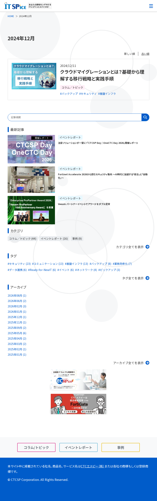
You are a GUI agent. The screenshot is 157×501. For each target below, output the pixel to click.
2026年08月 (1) (17, 295)
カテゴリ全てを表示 (130, 246)
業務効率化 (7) (123, 264)
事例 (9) (77, 238)
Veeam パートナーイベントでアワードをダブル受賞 (84, 204)
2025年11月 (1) (17, 322)
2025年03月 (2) (17, 344)
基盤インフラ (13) (77, 264)
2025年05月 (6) (17, 333)
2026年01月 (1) (17, 311)
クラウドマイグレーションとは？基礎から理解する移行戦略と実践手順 (102, 75)
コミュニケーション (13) (48, 264)
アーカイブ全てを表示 (128, 362)
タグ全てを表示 (133, 278)
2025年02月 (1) (17, 349)
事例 (120, 447)
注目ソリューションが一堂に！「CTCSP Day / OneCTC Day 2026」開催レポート (98, 142)
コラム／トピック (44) (22, 238)
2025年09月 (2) (17, 328)
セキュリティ (89, 93)
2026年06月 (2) (17, 301)
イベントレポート (70, 137)
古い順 (145, 54)
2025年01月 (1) (17, 354)
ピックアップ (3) (110, 270)
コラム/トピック (36, 447)
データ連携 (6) (18, 270)
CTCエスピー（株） (92, 466)
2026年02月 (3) (17, 306)
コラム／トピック (72, 87)
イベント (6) (66, 270)
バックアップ (70, 93)
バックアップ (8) (101, 264)
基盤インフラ (108, 93)
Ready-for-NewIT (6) (43, 270)
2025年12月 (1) (17, 317)
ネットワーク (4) (87, 270)
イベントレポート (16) (54, 238)
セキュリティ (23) (20, 264)
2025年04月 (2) (17, 338)
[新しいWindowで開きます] (78, 387)
